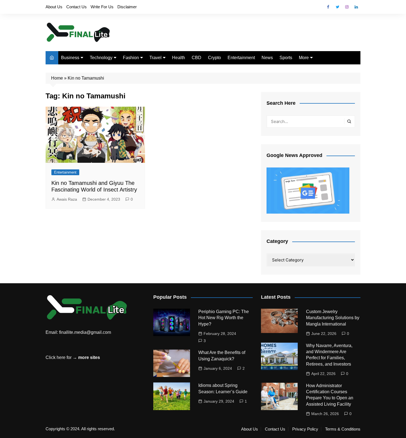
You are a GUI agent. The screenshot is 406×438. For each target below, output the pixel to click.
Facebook (328, 7)
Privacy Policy (305, 429)
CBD (196, 57)
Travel (155, 57)
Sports (286, 57)
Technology (101, 57)
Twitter (337, 7)
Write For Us (102, 6)
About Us (54, 6)
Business (70, 57)
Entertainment (241, 57)
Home (57, 78)
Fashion (131, 57)
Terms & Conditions (342, 429)
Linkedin (356, 7)
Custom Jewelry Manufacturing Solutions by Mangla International (332, 317)
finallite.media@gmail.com (85, 332)
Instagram (347, 7)
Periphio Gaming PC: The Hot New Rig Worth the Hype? (223, 317)
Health (178, 57)
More (304, 57)
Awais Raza (67, 199)
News (267, 57)
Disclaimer (127, 6)
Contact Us (76, 6)
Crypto (214, 57)
